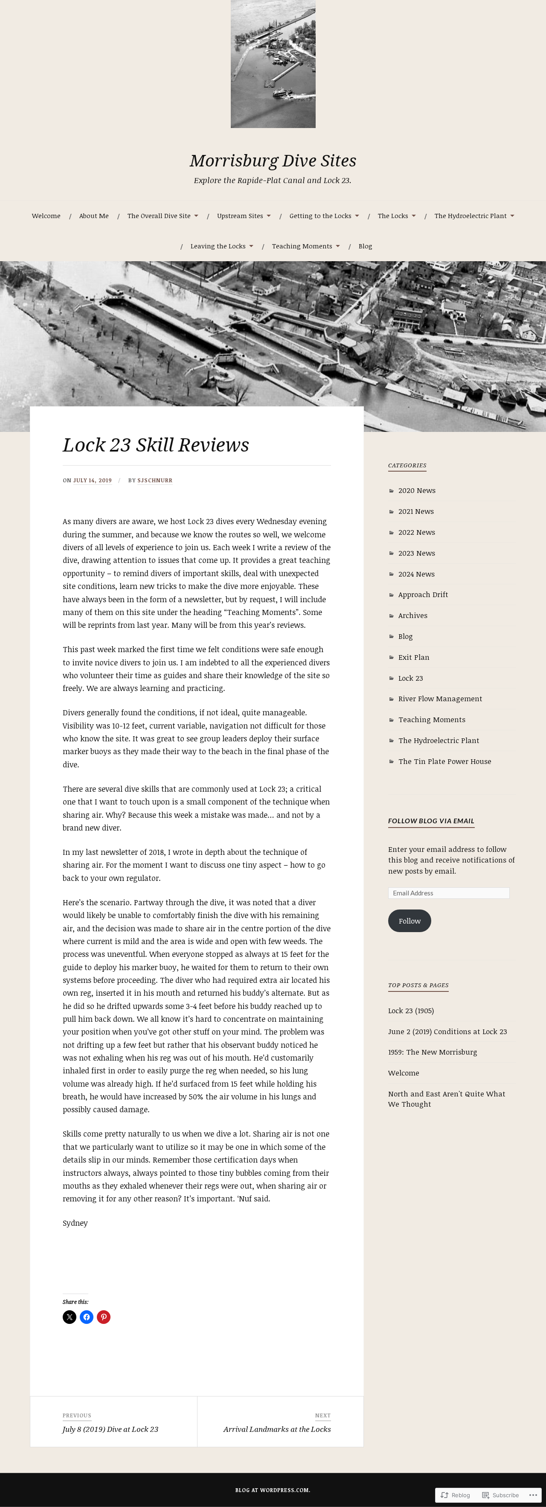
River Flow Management (440, 698)
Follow (410, 921)
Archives (412, 615)
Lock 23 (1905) (411, 1010)
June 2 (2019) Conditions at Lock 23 (447, 1031)
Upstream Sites (240, 215)
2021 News (416, 511)
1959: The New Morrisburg (432, 1052)
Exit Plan (414, 657)
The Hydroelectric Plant (438, 740)
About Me (94, 215)
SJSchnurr (155, 480)
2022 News (416, 532)
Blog (365, 246)
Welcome (46, 215)
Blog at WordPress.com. (273, 1490)
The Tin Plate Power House (444, 761)
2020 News (417, 490)
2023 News (416, 553)
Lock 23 (410, 678)
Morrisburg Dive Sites (273, 160)
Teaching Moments (302, 246)
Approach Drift (423, 594)
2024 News (416, 574)
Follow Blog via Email (431, 820)
